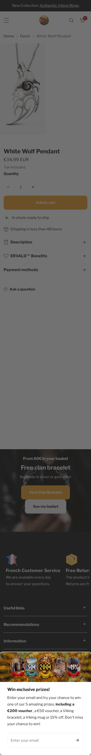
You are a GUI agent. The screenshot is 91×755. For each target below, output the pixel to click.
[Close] (85, 658)
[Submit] (77, 740)
